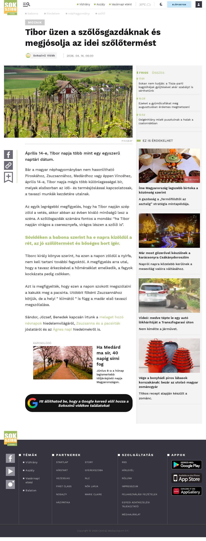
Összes (158, 73)
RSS (124, 462)
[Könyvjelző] (8, 177)
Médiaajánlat (131, 514)
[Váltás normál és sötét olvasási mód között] (161, 4)
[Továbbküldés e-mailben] (8, 165)
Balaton (31, 490)
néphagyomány (79, 13)
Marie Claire (93, 494)
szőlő (101, 13)
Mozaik (35, 22)
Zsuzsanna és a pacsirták (98, 323)
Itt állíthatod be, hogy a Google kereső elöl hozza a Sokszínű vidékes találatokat (83, 403)
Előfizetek (179, 4)
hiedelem (53, 13)
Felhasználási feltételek (139, 494)
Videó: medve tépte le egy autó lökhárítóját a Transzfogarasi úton (166, 320)
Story (89, 462)
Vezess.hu (63, 478)
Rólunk (127, 478)
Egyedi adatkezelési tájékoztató (136, 504)
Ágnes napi (62, 329)
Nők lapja (91, 486)
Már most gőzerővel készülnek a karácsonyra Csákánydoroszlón (164, 255)
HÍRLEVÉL (128, 470)
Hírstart (62, 470)
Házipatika (63, 502)
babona (33, 13)
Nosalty (61, 494)
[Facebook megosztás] (8, 154)
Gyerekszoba (94, 470)
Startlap (62, 462)
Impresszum (130, 486)
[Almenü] (26, 4)
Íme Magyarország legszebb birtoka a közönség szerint (168, 190)
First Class (64, 486)
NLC (87, 478)
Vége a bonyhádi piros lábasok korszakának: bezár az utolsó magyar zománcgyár (168, 382)
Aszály (101, 4)
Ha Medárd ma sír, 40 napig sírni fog (109, 356)
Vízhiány (84, 4)
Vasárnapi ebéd (122, 4)
